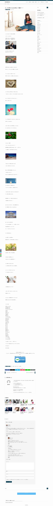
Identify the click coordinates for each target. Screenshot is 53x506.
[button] (7, 369)
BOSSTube (39, 24)
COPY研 (39, 27)
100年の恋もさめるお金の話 (40, 12)
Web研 (39, 31)
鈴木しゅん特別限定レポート (40, 15)
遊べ (9, 9)
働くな (39, 37)
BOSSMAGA (7, 2)
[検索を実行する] (47, 7)
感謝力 (13, 366)
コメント (7, 461)
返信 (8, 457)
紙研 (38, 46)
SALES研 (39, 30)
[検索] (47, 0)
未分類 (39, 43)
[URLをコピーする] (32, 369)
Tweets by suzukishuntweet (8, 502)
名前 (7, 471)
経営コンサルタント (17, 366)
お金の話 (6, 9)
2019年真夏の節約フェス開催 (40, 17)
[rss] (46, 0)
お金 (11, 366)
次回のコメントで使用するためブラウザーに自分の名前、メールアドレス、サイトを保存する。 (17, 479)
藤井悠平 (20, 366)
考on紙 (39, 49)
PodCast (39, 28)
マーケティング (40, 34)
